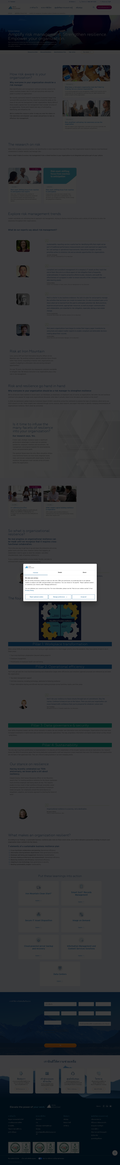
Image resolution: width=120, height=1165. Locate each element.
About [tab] (84, 572)
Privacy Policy (29, 590)
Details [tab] (60, 572)
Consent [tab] (35, 572)
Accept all (83, 597)
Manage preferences (59, 597)
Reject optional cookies (36, 597)
